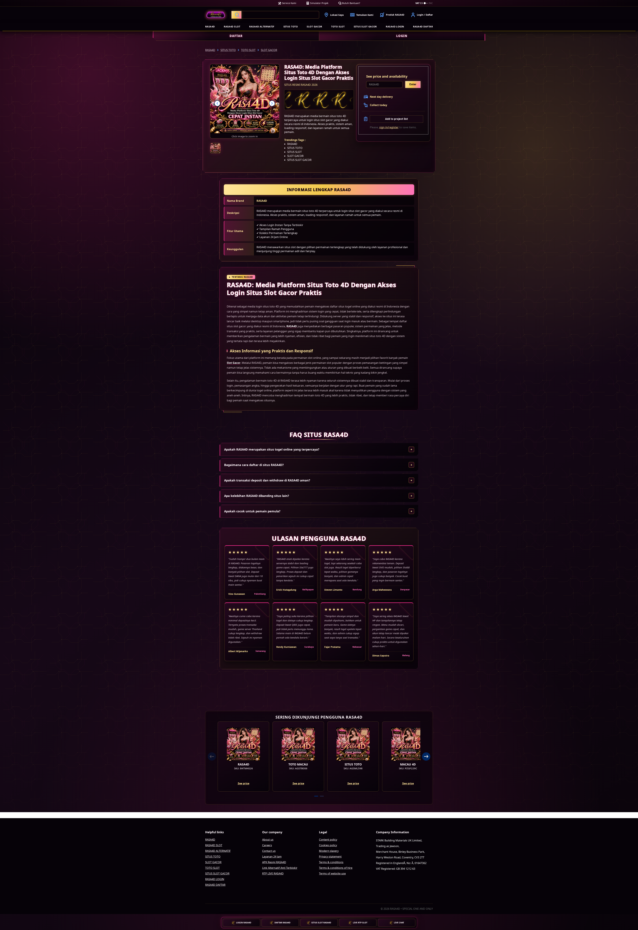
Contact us (269, 851)
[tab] (316, 796)
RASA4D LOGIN (395, 26)
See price (243, 783)
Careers (267, 845)
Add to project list (396, 118)
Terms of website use (332, 873)
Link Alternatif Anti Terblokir (279, 868)
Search (236, 15)
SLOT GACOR (314, 26)
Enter (412, 84)
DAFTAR (236, 36)
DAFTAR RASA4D (282, 922)
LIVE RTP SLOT (360, 922)
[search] (275, 15)
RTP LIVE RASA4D (273, 873)
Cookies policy (328, 845)
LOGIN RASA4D (243, 922)
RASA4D (210, 26)
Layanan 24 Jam (272, 856)
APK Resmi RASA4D (274, 862)
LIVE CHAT (399, 922)
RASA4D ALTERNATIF (261, 26)
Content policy (328, 839)
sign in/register (389, 127)
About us (267, 839)
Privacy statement (330, 856)
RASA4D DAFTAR (423, 26)
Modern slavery (329, 851)
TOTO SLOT (338, 26)
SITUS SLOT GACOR (365, 26)
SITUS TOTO (290, 26)
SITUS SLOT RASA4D (321, 922)
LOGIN (401, 36)
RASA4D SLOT (232, 26)
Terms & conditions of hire (335, 868)
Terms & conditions (331, 862)
